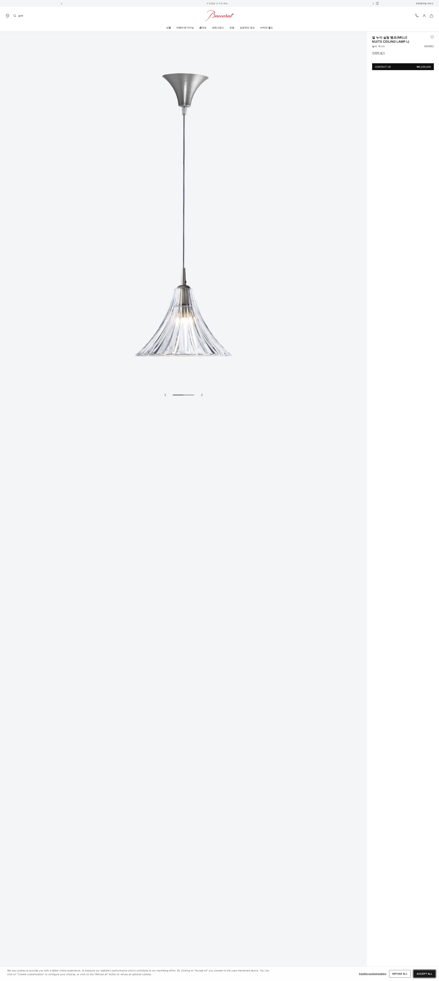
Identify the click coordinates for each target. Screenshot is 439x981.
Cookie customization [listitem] (372, 973)
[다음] (202, 395)
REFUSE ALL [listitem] (399, 973)
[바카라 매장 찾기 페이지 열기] (7, 15)
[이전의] (165, 395)
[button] (62, 3)
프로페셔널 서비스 (425, 3)
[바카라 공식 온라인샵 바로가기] (219, 15)
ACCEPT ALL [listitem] (424, 973)
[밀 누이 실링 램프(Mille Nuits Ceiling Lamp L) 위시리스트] (432, 39)
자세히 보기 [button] (378, 52)
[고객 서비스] (417, 15)
